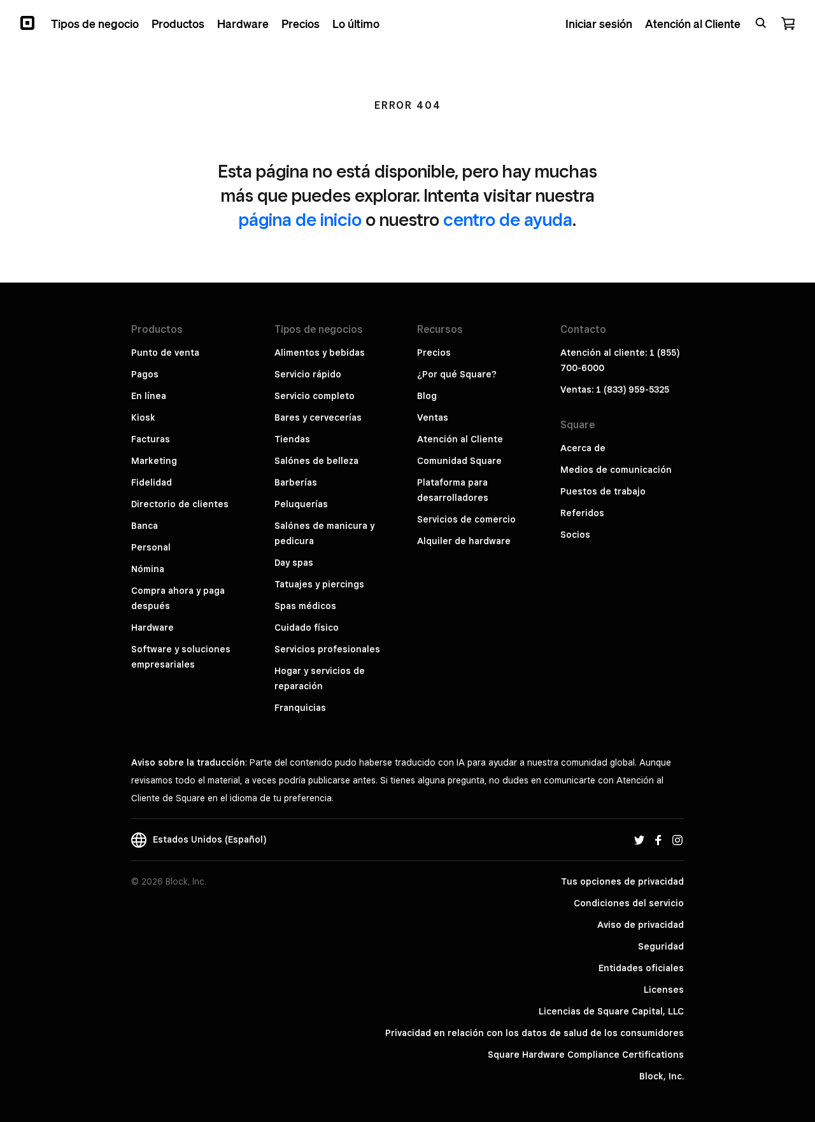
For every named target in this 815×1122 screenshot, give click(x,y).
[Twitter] (639, 839)
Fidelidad (151, 482)
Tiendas (292, 439)
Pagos (145, 374)
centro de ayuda (507, 219)
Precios (434, 352)
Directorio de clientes (180, 504)
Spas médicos (305, 606)
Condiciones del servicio (629, 903)
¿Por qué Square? (457, 374)
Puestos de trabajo (603, 491)
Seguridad (661, 946)
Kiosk (143, 417)
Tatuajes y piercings (319, 584)
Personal (151, 547)
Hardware (152, 627)
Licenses (664, 990)
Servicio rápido (307, 374)
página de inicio (300, 219)
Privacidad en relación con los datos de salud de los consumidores (534, 1033)
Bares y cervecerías (318, 417)
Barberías (295, 482)
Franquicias (300, 708)
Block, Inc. (661, 1076)
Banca (144, 526)
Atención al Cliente (460, 439)
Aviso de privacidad (640, 925)
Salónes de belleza (316, 461)
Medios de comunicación (616, 470)
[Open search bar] (761, 23)
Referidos (582, 513)
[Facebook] (658, 839)
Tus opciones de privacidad (622, 881)
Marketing (154, 461)
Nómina (147, 569)
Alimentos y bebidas (319, 352)
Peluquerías (301, 504)
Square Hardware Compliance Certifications (586, 1054)
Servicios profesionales (327, 649)
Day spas (293, 562)
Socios (575, 534)
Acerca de (583, 448)
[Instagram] (677, 839)
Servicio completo (314, 396)
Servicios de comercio (466, 519)
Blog (427, 396)
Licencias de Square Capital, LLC (611, 1011)
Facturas (150, 439)
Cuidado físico (306, 627)
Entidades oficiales (641, 968)
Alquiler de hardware (464, 541)
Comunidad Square (459, 461)
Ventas (432, 417)
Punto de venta (165, 352)
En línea (148, 396)
